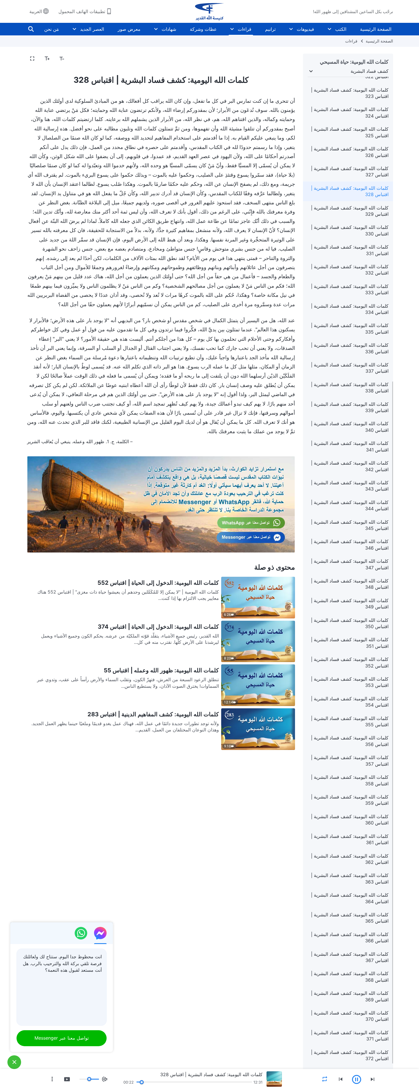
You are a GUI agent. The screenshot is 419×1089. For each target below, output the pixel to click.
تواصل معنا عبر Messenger (61, 1038)
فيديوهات (305, 29)
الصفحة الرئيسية (375, 29)
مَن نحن (51, 29)
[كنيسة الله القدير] (209, 11)
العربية (35, 11)
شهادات (169, 29)
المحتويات (282, 59)
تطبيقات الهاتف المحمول (81, 11)
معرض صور (129, 29)
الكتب (340, 29)
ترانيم (270, 29)
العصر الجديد (92, 29)
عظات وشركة (203, 29)
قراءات (244, 29)
